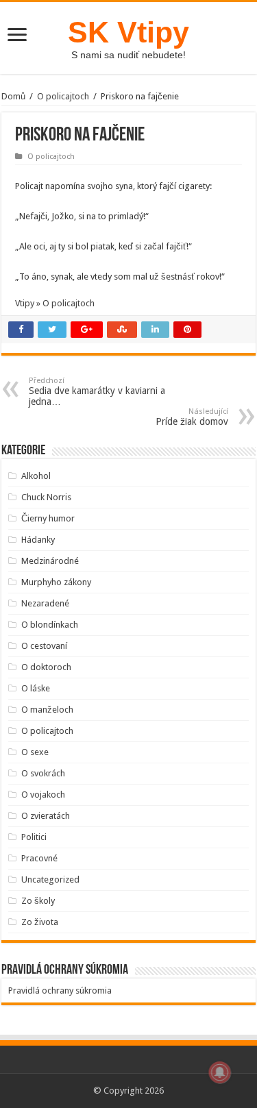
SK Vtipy (128, 32)
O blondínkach (49, 624)
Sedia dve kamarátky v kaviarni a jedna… (97, 391)
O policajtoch (63, 96)
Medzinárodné (50, 561)
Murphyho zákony (56, 582)
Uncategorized (50, 879)
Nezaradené (45, 603)
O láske (35, 688)
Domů (13, 96)
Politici (34, 837)
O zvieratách (45, 816)
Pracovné (39, 858)
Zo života (39, 922)
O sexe (35, 752)
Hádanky (38, 539)
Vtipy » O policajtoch (55, 303)
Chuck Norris (46, 497)
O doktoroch (46, 667)
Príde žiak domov (192, 417)
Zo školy (38, 901)
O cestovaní (44, 646)
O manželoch (47, 709)
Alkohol (36, 476)
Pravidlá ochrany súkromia (60, 990)
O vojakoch (43, 794)
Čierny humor (48, 518)
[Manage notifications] (220, 1072)
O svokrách (43, 773)
